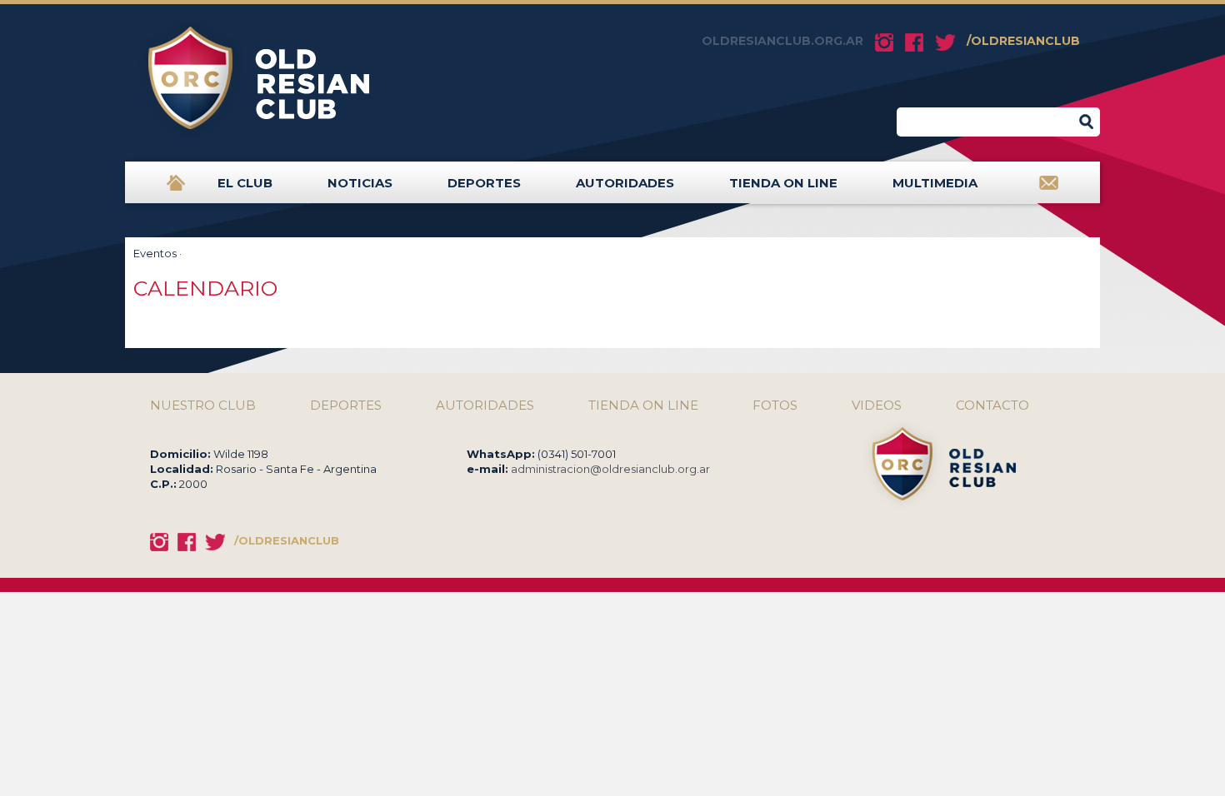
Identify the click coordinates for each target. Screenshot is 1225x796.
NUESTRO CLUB (203, 405)
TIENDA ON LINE (783, 183)
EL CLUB (245, 183)
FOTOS (775, 405)
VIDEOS (877, 405)
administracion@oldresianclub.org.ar (610, 468)
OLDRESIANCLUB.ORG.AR (782, 40)
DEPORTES (484, 183)
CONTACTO (992, 405)
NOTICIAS (360, 183)
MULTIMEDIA (935, 183)
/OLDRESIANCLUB (1023, 40)
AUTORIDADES (625, 183)
